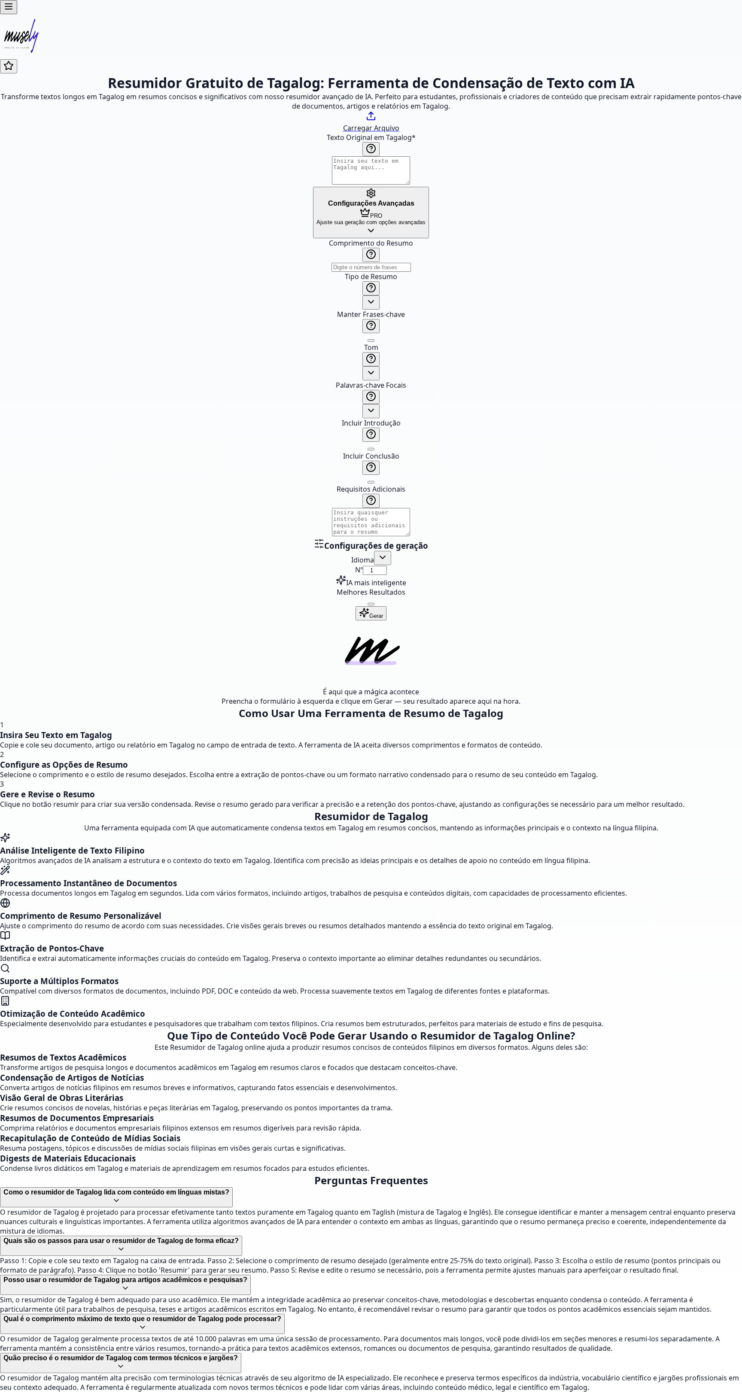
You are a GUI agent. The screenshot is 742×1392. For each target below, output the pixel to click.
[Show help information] (371, 149)
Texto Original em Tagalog (371, 137)
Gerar (376, 616)
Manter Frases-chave (371, 314)
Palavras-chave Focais (371, 385)
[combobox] (371, 302)
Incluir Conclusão (371, 456)
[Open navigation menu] (8, 7)
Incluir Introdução (371, 423)
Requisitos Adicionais (371, 489)
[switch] (371, 340)
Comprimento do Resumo (371, 243)
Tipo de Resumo (371, 276)
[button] (371, 388)
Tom (371, 347)
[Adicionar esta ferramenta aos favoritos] (8, 66)
